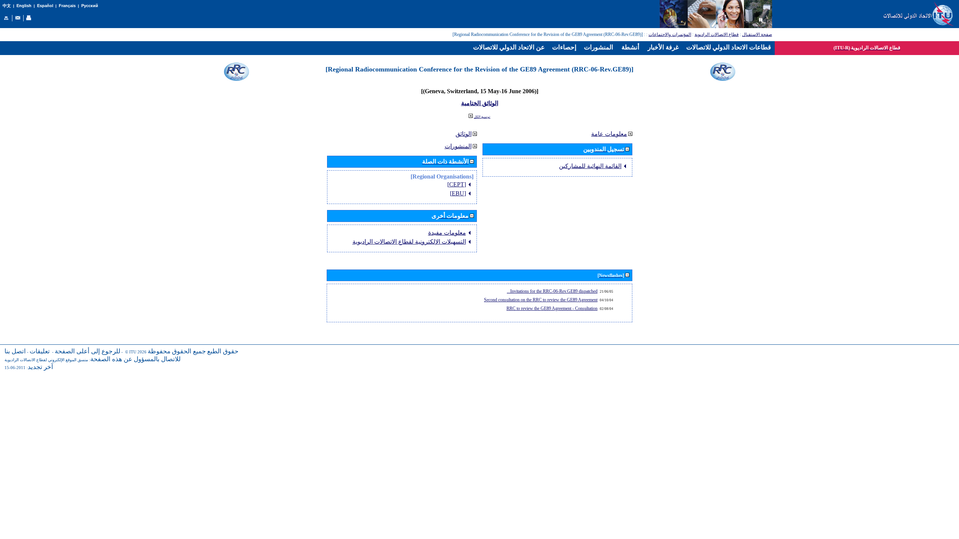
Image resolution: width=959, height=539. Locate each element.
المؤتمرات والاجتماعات (669, 34)
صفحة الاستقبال (757, 34)
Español (45, 5)
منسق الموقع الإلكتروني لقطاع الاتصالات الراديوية (46, 360)
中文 (7, 6)
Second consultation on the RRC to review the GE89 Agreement (541, 299)
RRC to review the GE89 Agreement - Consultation (552, 308)
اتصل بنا (15, 351)
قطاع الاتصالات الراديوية (717, 34)
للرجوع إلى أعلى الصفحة (87, 351)
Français (67, 5)
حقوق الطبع (223, 351)
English (23, 5)
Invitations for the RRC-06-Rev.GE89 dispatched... (552, 291)
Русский (89, 5)
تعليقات (40, 351)
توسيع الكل (482, 117)
